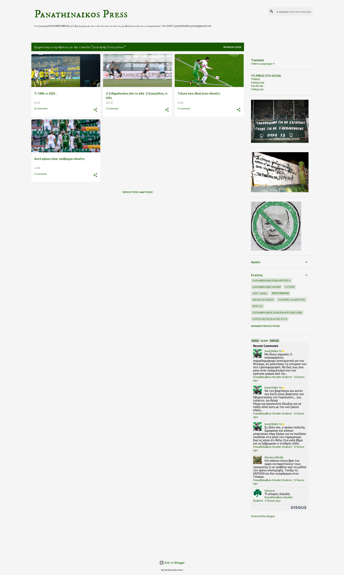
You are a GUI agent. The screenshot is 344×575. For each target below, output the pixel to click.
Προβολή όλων (232, 47)
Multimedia (280, 293)
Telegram (257, 89)
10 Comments (40, 108)
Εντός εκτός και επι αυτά (269, 319)
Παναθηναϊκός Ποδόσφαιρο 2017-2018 (277, 312)
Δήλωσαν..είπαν (263, 299)
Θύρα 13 (257, 306)
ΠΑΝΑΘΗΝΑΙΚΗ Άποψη (266, 287)
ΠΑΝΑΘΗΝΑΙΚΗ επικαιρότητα (271, 280)
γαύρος (290, 287)
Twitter (255, 79)
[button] (95, 110)
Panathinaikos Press (81, 14)
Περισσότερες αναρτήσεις (138, 192)
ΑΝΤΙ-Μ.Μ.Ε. (259, 293)
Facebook (257, 86)
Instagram (257, 82)
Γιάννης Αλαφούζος (291, 299)
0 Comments (112, 108)
